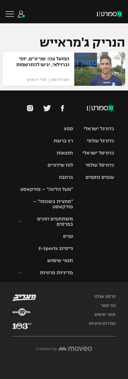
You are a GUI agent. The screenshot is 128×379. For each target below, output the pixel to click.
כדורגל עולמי (100, 140)
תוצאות (65, 152)
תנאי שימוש (60, 260)
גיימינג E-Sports (56, 248)
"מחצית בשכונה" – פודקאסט (53, 204)
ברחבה (66, 177)
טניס (68, 236)
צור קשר (108, 305)
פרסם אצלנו (105, 296)
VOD (68, 128)
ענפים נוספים (99, 177)
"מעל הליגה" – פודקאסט (46, 189)
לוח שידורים (60, 165)
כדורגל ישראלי (99, 128)
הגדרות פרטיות (102, 323)
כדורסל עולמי (99, 165)
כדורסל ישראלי (98, 152)
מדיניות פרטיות (56, 272)
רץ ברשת (63, 140)
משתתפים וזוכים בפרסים (55, 221)
